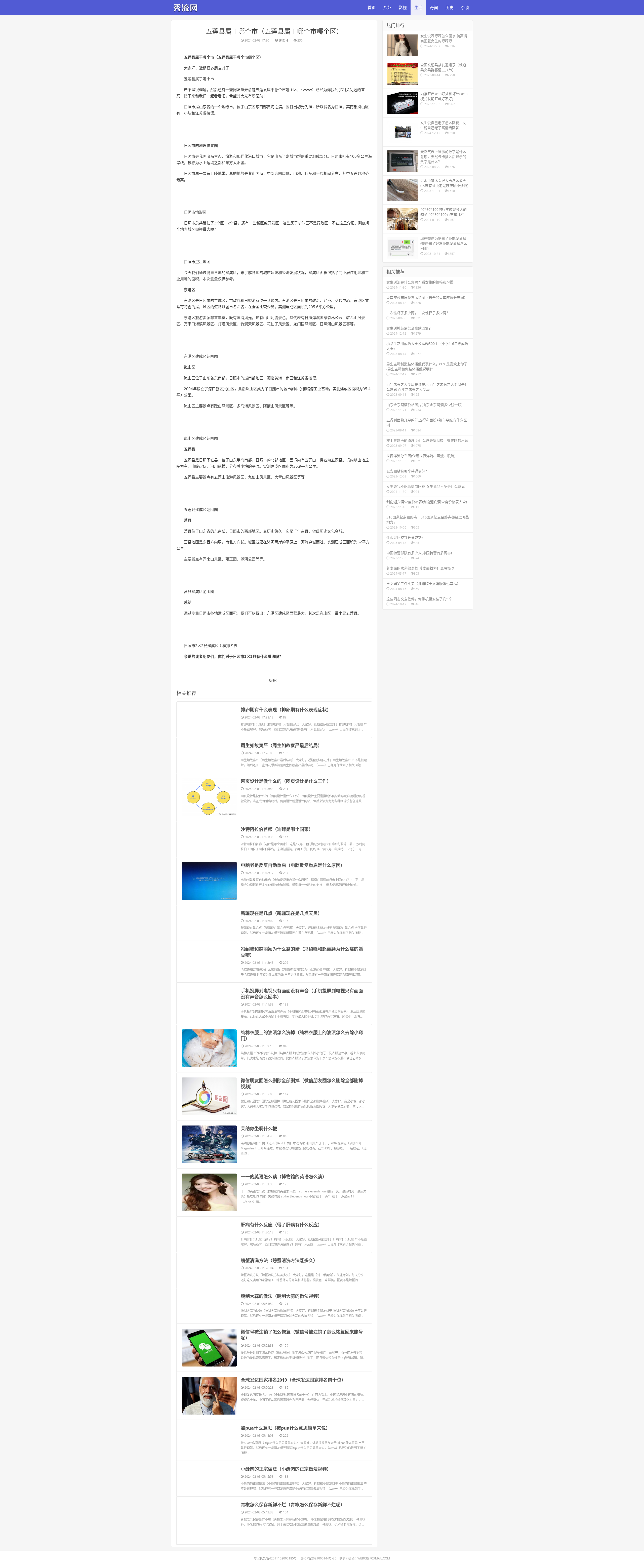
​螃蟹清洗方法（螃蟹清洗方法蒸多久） (279, 1260)
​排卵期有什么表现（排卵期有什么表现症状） (286, 710)
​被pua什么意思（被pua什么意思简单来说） (285, 1428)
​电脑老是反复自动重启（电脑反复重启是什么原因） (293, 865)
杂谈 (465, 7)
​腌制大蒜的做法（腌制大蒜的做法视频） (281, 1296)
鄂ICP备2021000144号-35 (318, 1558)
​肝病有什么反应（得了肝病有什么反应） (281, 1225)
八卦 (387, 7)
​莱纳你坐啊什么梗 (259, 1129)
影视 (403, 7)
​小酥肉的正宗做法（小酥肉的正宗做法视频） (286, 1469)
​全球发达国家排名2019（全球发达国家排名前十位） (293, 1380)
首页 (372, 7)
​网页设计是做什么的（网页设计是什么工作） (286, 781)
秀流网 (283, 40)
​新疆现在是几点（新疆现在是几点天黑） (281, 913)
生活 (418, 7)
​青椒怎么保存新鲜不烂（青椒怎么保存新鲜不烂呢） (293, 1505)
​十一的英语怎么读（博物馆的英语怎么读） (284, 1177)
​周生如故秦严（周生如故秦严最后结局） (281, 745)
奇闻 (434, 7)
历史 (450, 7)
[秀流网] (186, 7)
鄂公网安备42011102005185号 (275, 1558)
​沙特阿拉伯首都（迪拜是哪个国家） (277, 829)
